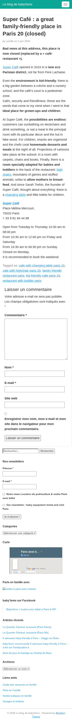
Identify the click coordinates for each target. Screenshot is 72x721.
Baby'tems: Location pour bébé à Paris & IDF (31, 609)
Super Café (11, 67)
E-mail (10, 383)
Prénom (8, 468)
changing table (15, 194)
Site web (11, 398)
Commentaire (16, 315)
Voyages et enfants (13, 701)
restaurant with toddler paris (22, 280)
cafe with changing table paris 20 (42, 265)
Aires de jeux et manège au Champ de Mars (27, 653)
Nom (9, 367)
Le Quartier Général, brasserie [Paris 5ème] (27, 627)
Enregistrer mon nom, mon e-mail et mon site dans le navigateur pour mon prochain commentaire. (35, 424)
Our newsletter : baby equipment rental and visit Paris (33, 506)
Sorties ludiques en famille (17, 695)
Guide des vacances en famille (20, 684)
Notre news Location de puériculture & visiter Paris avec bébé (35, 496)
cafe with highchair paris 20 (22, 270)
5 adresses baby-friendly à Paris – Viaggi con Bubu (31, 638)
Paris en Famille (11, 690)
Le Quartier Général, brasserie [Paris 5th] (25, 632)
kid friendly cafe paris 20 (43, 275)
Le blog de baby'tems (17, 4)
